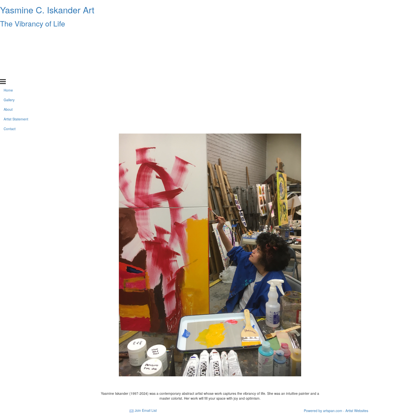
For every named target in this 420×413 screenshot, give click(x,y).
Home (8, 34)
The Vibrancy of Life (32, 23)
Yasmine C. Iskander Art (47, 9)
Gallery (9, 44)
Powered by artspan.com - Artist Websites (336, 410)
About (8, 54)
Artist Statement (16, 63)
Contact (10, 73)
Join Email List (146, 410)
